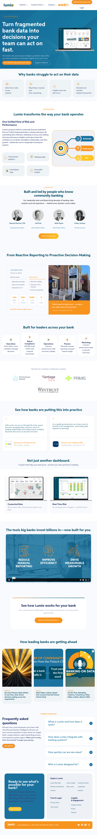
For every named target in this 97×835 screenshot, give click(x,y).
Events (73, 809)
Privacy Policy (54, 802)
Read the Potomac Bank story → (21, 309)
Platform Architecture (57, 786)
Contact (52, 790)
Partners (80, 790)
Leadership (81, 786)
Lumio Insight (70, 783)
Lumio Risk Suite (55, 783)
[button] (24, 5)
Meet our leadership (49, 236)
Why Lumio (70, 786)
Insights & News (76, 805)
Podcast (73, 812)
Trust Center (54, 807)
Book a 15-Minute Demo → (48, 620)
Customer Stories (83, 783)
